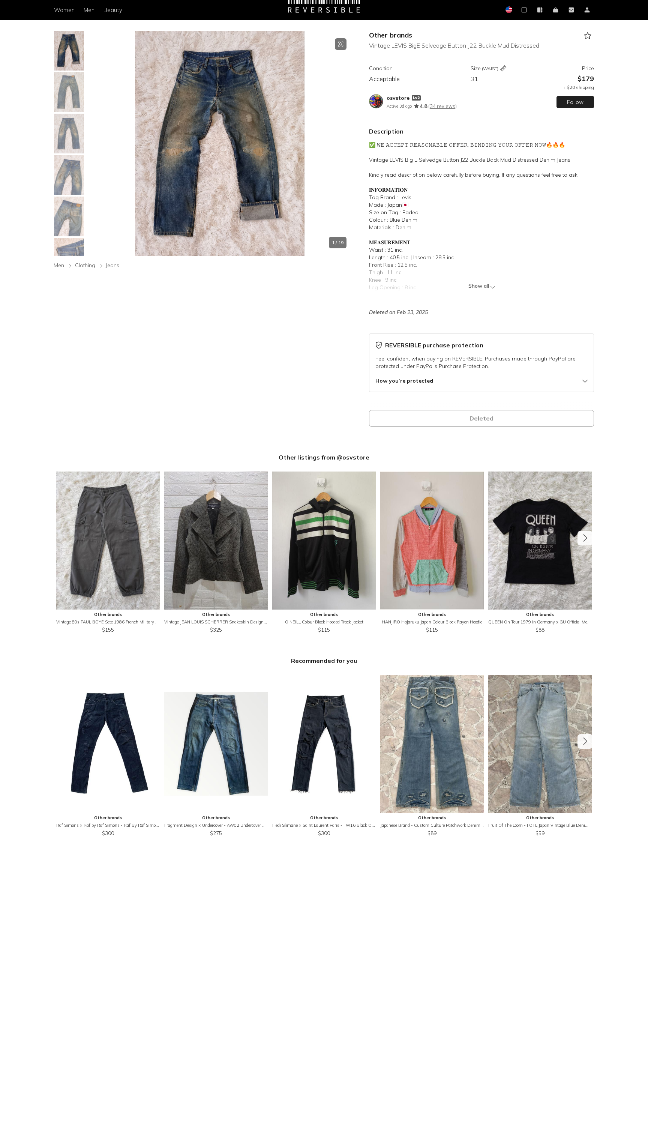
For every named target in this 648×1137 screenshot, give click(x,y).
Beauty (113, 10)
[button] (220, 143)
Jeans (112, 265)
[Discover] (539, 10)
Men (89, 10)
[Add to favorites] (587, 36)
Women (64, 10)
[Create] (524, 10)
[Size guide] (503, 69)
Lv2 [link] (416, 97)
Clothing (85, 265)
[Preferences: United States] (508, 10)
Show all (478, 285)
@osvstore (353, 457)
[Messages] (571, 10)
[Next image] (346, 143)
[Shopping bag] (555, 10)
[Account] (587, 10)
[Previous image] (93, 143)
